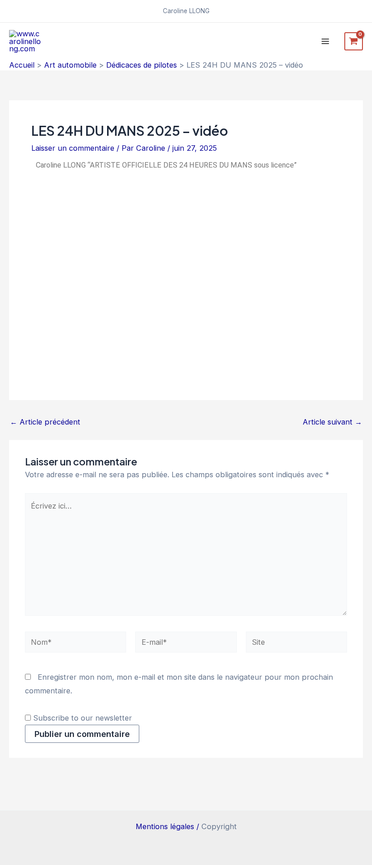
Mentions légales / (168, 826)
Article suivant (332, 421)
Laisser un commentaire (72, 148)
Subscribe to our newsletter (81, 717)
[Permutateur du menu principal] (325, 41)
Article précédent (45, 421)
